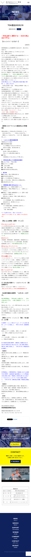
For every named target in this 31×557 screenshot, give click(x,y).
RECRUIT (15, 546)
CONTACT (15, 541)
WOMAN (15, 533)
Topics (18, 29)
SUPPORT (15, 528)
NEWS (15, 519)
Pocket (15, 419)
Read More (16, 444)
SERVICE (15, 524)
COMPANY (15, 537)
